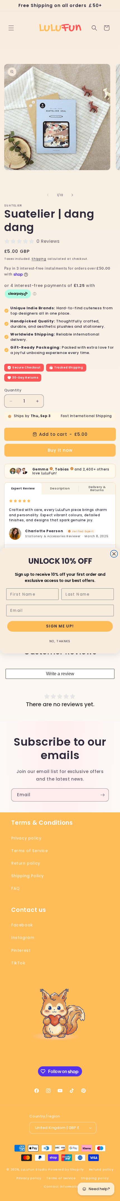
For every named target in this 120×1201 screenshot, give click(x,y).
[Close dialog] (114, 553)
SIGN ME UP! (60, 626)
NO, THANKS (60, 641)
